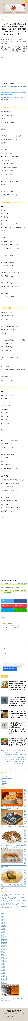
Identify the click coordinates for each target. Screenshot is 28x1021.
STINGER (16, 1018)
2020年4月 (4, 934)
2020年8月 (4, 928)
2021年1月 (4, 923)
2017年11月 (4, 978)
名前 (4, 648)
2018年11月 (4, 960)
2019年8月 (4, 946)
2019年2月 (4, 955)
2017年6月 (4, 983)
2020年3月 (4, 936)
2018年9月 (4, 963)
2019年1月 (4, 957)
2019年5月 (4, 951)
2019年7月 (4, 948)
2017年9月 (4, 981)
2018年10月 (4, 961)
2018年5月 (4, 969)
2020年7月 (4, 929)
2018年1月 (4, 975)
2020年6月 (4, 931)
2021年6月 (4, 916)
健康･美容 (4, 781)
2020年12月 (4, 925)
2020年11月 (4, 926)
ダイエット (4, 776)
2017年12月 (4, 977)
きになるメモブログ (14, 1011)
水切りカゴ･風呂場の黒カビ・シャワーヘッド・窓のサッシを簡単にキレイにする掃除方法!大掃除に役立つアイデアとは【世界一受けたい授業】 (18, 701)
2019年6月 (4, 949)
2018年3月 (4, 972)
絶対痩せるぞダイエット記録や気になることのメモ (14, 1013)
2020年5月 (4, 933)
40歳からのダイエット (7, 778)
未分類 (3, 617)
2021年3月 (4, 920)
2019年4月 (4, 952)
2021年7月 (4, 914)
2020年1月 (4, 939)
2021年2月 (4, 922)
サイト (4, 658)
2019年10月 (4, 943)
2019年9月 (4, 945)
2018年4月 (4, 970)
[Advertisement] (13, 68)
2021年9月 (4, 913)
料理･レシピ (4, 783)
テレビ (3, 779)
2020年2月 (4, 937)
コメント (5, 630)
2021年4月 (4, 919)
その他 (3, 774)
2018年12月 (4, 958)
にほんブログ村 (5, 1001)
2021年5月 (4, 917)
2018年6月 (4, 967)
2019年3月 (4, 954)
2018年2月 (4, 973)
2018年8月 (4, 964)
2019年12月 (4, 940)
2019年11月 (4, 942)
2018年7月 (4, 966)
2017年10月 (4, 980)
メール (5, 653)
